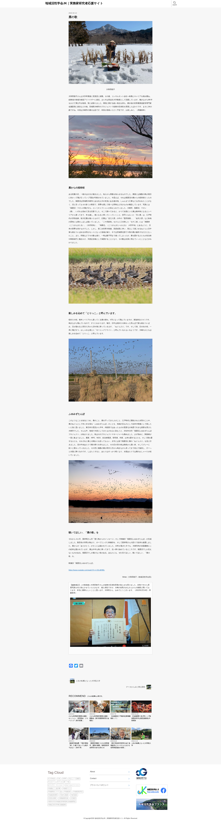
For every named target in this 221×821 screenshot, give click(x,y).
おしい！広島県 (75, 778)
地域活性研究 (53, 795)
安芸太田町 (52, 798)
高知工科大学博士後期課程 (57, 805)
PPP (65, 778)
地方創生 (74, 795)
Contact (93, 778)
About (92, 771)
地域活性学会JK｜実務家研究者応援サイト (74, 3)
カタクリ (52, 782)
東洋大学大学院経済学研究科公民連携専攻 (62, 801)
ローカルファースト (73, 785)
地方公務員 (64, 795)
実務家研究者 (64, 798)
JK (59, 778)
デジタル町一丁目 (63, 782)
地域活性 (68, 791)
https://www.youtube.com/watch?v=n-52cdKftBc (87, 570)
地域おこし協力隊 (54, 788)
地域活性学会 (78, 791)
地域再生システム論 (55, 791)
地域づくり (67, 788)
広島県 (74, 798)
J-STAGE (52, 778)
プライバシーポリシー (99, 785)
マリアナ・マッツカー (56, 785)
